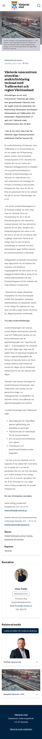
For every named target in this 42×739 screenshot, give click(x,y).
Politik (7, 535)
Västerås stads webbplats (21, 729)
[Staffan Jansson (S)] (21, 647)
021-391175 (21, 609)
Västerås (8, 550)
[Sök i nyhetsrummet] (39, 5)
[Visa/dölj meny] (3, 5)
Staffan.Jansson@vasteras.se (16, 524)
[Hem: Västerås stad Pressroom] (20, 5)
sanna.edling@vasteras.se (15, 510)
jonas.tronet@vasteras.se (21, 605)
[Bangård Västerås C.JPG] (21, 680)
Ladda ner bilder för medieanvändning (20, 631)
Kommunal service (18, 535)
